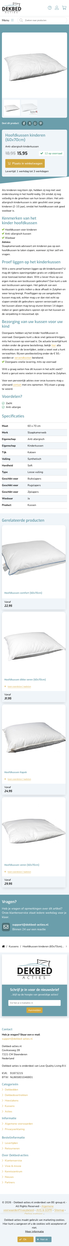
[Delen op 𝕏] (29, 123)
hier (54, 345)
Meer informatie (34, 1231)
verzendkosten (22, 358)
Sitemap (59, 1210)
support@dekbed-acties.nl (30, 925)
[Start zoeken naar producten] (21, 20)
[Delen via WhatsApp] (35, 123)
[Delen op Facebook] (24, 123)
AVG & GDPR (44, 1210)
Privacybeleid (26, 1210)
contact (17, 385)
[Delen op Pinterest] (40, 123)
